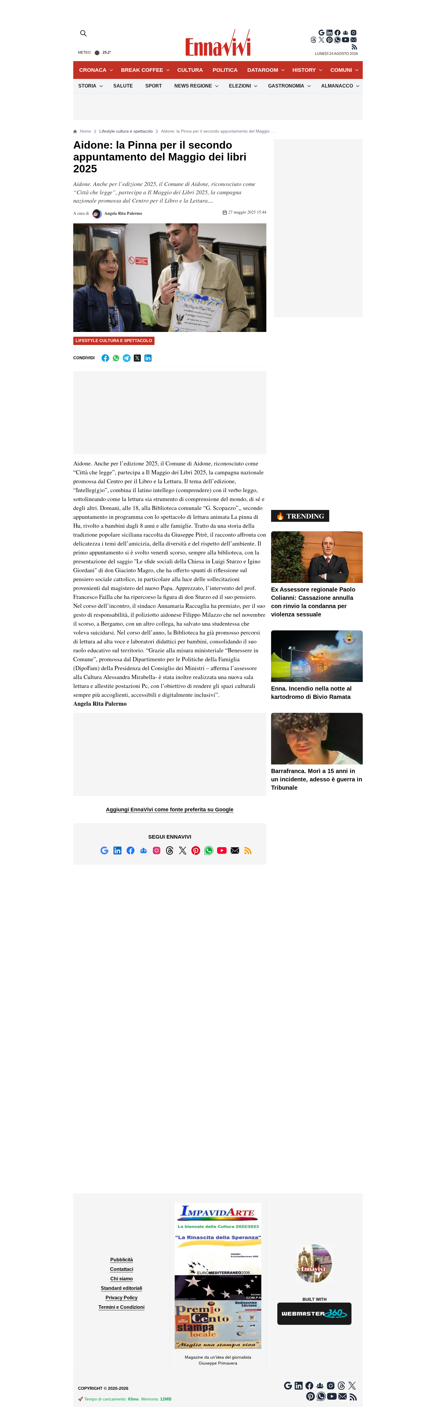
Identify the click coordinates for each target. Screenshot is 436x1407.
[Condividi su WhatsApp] (116, 358)
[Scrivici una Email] (353, 39)
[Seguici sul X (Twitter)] (321, 39)
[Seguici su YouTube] (345, 39)
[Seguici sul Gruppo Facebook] (345, 32)
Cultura (190, 70)
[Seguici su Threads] (313, 39)
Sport (153, 85)
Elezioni (240, 85)
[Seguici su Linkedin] (329, 32)
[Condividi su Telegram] (126, 358)
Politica (225, 70)
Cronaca (92, 70)
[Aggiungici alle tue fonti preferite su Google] (321, 32)
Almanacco (337, 85)
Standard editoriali (121, 1288)
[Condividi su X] (137, 358)
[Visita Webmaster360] (314, 1314)
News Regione (193, 85)
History (304, 70)
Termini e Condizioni (121, 1307)
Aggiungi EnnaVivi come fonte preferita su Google (169, 810)
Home (85, 131)
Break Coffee (142, 70)
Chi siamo (121, 1278)
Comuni (341, 70)
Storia (87, 85)
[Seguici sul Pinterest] (329, 39)
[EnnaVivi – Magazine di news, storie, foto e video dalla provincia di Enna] (218, 42)
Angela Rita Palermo (122, 213)
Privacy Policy (122, 1297)
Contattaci (121, 1269)
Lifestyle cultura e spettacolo (126, 131)
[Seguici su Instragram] (353, 32)
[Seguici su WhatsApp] (337, 39)
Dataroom (262, 70)
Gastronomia (286, 85)
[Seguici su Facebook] (337, 32)
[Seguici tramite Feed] (354, 46)
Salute (123, 85)
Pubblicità (121, 1259)
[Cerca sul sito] (84, 34)
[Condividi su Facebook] (105, 358)
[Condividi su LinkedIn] (148, 358)
